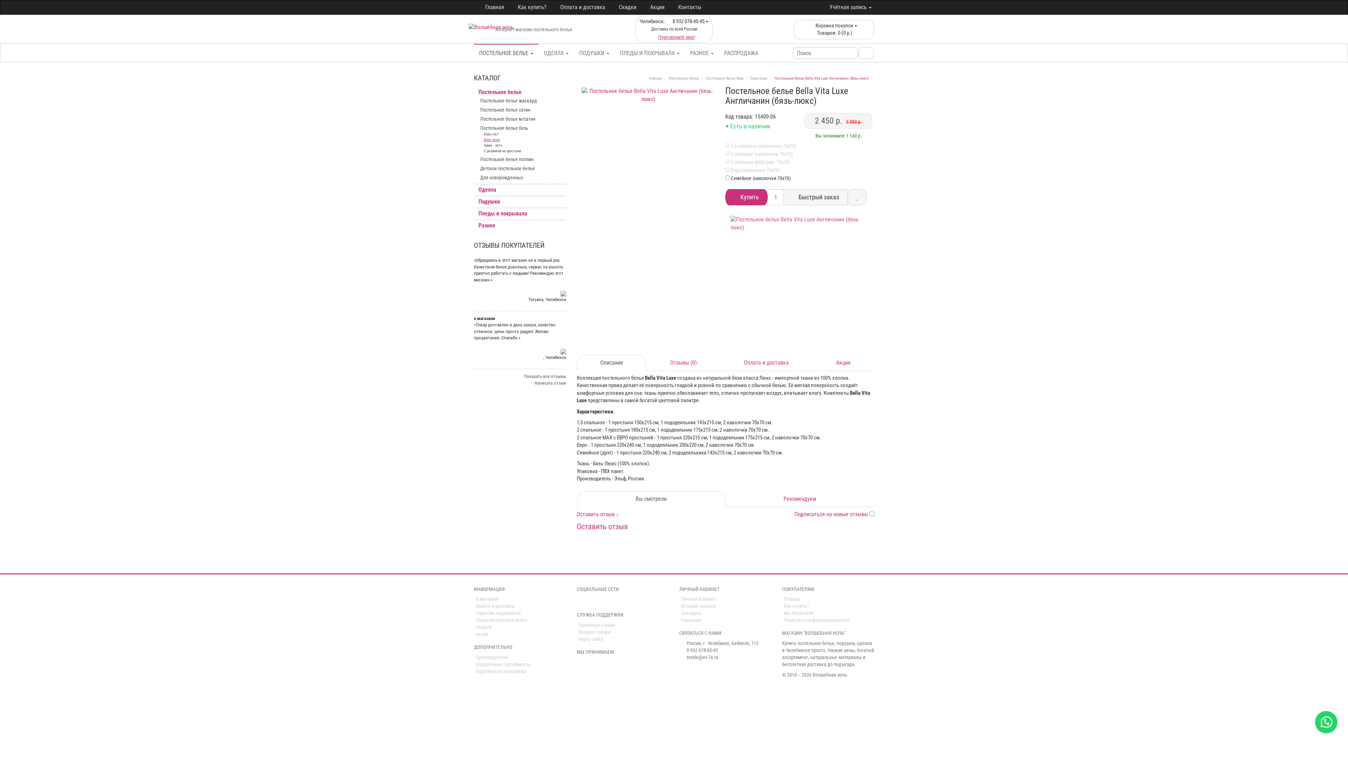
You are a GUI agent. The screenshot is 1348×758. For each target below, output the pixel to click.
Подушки (592, 53)
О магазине (487, 599)
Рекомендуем (800, 499)
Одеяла (554, 53)
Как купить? (532, 7)
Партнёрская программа (501, 671)
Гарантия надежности (498, 613)
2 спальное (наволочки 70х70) (761, 154)
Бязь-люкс (492, 140)
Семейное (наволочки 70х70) (761, 178)
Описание (611, 362)
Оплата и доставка (582, 7)
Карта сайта (591, 639)
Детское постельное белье (507, 168)
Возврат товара (595, 632)
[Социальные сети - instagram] (590, 602)
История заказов (698, 606)
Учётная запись (849, 7)
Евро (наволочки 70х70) (755, 170)
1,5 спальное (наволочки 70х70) (763, 146)
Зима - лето (493, 145)
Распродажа (741, 53)
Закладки (691, 613)
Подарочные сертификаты (503, 664)
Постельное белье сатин (505, 110)
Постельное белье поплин (507, 159)
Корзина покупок (834, 29)
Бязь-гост (491, 134)
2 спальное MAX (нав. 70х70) (760, 162)
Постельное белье (504, 53)
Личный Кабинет (698, 599)
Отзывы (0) (683, 362)
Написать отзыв (550, 383)
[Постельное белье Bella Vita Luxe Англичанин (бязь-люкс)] (648, 154)
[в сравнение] (857, 197)
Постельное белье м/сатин (507, 119)
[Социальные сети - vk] (580, 602)
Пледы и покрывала (648, 53)
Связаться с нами (597, 625)
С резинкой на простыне (502, 151)
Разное (700, 53)
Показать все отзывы (545, 376)
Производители (492, 657)
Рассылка (691, 620)
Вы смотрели (651, 499)
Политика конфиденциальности (817, 620)
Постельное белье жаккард (508, 101)
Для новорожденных (501, 177)
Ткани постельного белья (501, 620)
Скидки (627, 7)
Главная (494, 7)
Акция (843, 362)
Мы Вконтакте (799, 613)
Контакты (689, 7)
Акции (657, 7)
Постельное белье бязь (504, 128)
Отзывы (792, 599)
